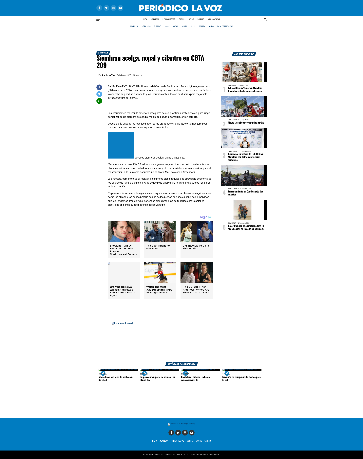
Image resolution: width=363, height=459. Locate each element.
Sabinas (182, 19)
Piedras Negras (168, 19)
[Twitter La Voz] (178, 433)
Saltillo (200, 19)
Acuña (191, 19)
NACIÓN (175, 26)
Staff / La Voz (108, 75)
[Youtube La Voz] (192, 433)
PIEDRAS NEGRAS (177, 441)
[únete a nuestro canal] (181, 342)
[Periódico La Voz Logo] (181, 13)
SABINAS (190, 441)
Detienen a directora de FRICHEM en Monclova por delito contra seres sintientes (245, 157)
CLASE (193, 26)
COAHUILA (134, 26)
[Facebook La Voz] (171, 433)
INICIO (154, 441)
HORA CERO (146, 26)
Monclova (155, 19)
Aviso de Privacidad (225, 26)
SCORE (166, 26)
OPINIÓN (202, 26)
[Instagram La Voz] (185, 433)
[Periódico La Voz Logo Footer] (181, 423)
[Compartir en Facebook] (99, 87)
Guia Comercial (214, 19)
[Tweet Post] (99, 94)
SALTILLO (207, 441)
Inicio (145, 19)
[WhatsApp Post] (99, 100)
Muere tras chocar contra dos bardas (246, 122)
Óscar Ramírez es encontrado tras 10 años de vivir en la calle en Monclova (246, 227)
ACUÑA (199, 441)
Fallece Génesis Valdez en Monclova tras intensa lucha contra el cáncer (245, 90)
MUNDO (184, 26)
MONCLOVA (164, 441)
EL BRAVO (157, 26)
